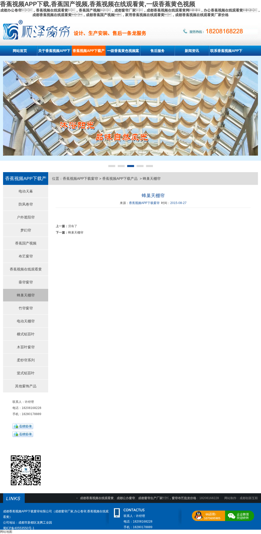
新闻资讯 (192, 51)
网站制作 (230, 498)
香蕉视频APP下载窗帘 (80, 178)
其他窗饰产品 (25, 386)
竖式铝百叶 (26, 373)
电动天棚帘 (26, 321)
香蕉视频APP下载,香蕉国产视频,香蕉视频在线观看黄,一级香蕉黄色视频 (97, 4)
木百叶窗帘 (26, 347)
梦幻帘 (25, 230)
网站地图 (6, 531)
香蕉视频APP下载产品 (120, 178)
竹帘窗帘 (26, 308)
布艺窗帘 (26, 256)
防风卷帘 (26, 204)
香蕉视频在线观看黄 (26, 269)
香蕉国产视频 (25, 243)
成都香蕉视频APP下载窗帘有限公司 (27, 511)
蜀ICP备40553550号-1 (18, 528)
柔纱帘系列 (26, 360)
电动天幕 (26, 191)
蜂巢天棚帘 (26, 295)
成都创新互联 (249, 498)
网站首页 (20, 51)
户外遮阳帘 (26, 217)
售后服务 (157, 51)
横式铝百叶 (26, 334)
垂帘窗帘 (26, 282)
